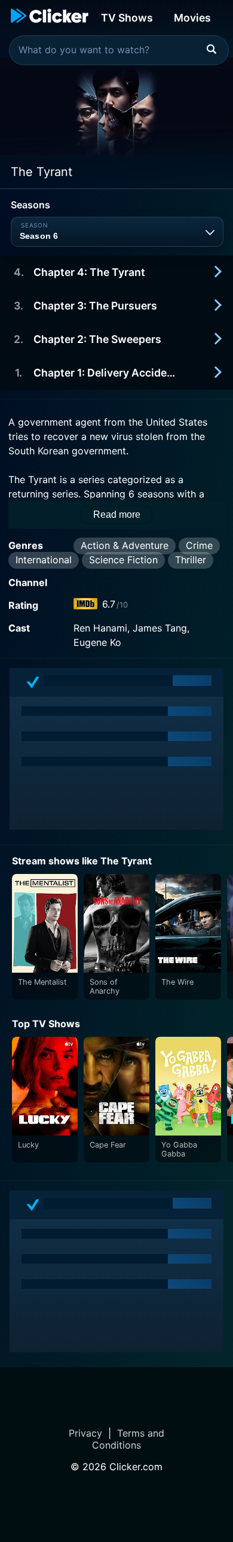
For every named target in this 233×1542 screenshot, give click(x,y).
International (44, 560)
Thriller (190, 560)
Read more (116, 514)
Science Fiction (123, 560)
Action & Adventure (124, 545)
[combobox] (119, 50)
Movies (192, 17)
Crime (199, 545)
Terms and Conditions (128, 1439)
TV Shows (127, 17)
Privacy (85, 1433)
